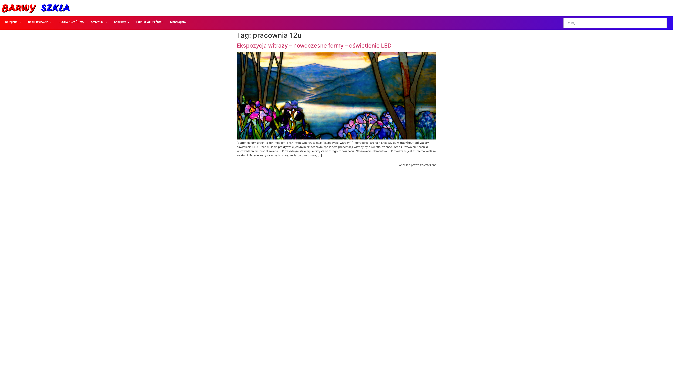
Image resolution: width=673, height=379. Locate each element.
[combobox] (615, 23)
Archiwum (97, 22)
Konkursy (120, 22)
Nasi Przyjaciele (38, 22)
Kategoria (11, 22)
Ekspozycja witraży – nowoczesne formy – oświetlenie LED (314, 45)
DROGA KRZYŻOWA (71, 22)
